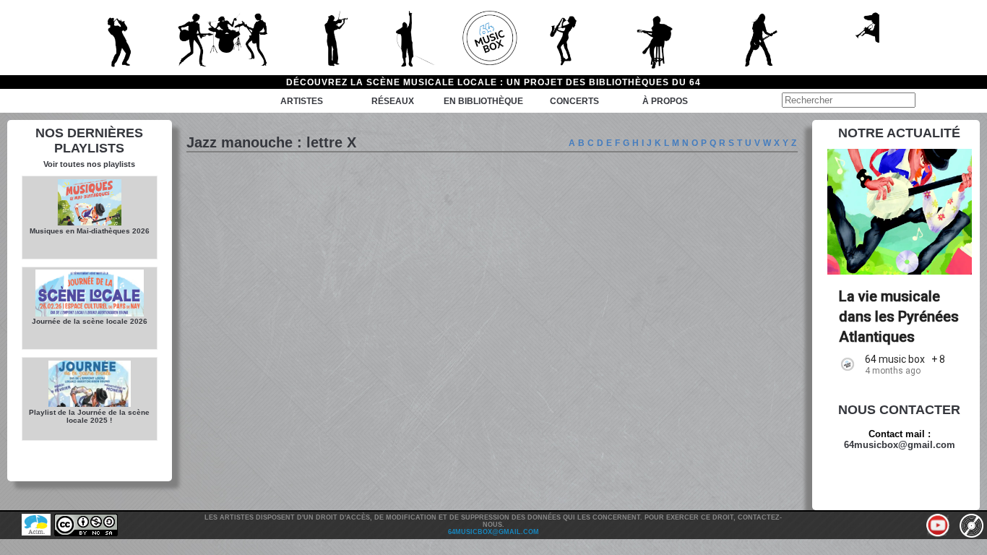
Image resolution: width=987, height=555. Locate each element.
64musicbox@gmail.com (899, 444)
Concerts (574, 101)
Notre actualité (899, 133)
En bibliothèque (483, 101)
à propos (665, 101)
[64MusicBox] (493, 37)
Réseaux (392, 101)
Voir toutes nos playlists (89, 164)
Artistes (301, 101)
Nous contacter (899, 410)
